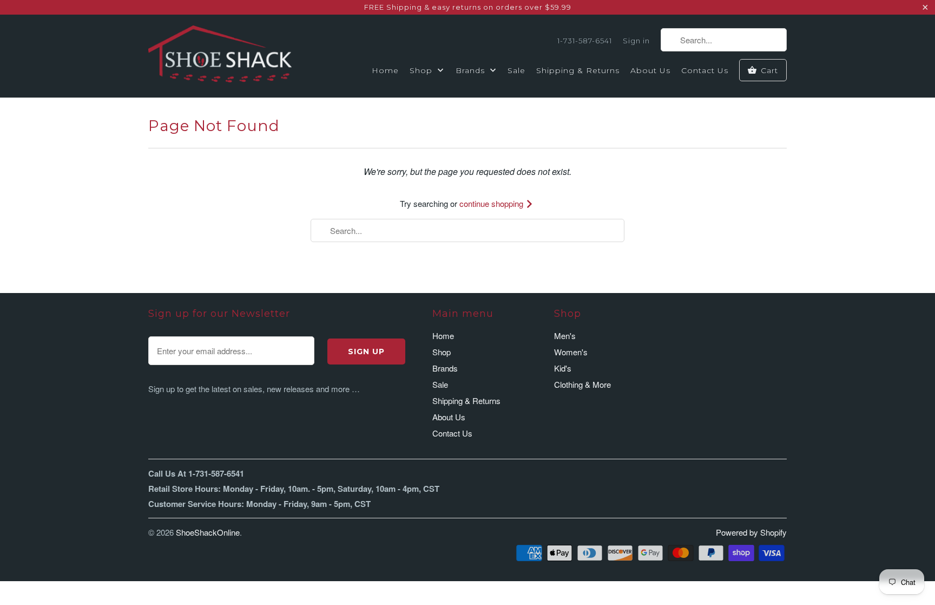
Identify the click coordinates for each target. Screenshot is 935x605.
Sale (516, 70)
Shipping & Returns (578, 70)
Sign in (636, 40)
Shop (422, 70)
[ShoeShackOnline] (220, 56)
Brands (472, 70)
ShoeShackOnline (208, 532)
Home (385, 70)
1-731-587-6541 (584, 40)
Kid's (562, 368)
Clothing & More (582, 384)
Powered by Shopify (751, 532)
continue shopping (492, 203)
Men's (565, 335)
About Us (650, 70)
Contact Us (704, 70)
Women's (571, 351)
